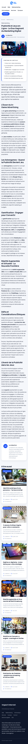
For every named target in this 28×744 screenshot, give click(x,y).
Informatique (5, 10)
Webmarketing (16, 7)
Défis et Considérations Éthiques (13, 76)
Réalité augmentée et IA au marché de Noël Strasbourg (12, 600)
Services (13, 10)
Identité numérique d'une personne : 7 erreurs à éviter (13, 489)
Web (9, 7)
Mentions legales (6, 717)
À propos (20, 10)
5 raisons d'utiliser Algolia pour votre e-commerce (12, 526)
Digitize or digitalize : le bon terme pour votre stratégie (12, 563)
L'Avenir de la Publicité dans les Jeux (14, 78)
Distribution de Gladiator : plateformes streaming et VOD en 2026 (11, 675)
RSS (13, 717)
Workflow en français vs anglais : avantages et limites (13, 637)
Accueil (4, 7)
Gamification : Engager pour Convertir (14, 69)
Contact (5, 14)
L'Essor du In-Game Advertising (13, 63)
